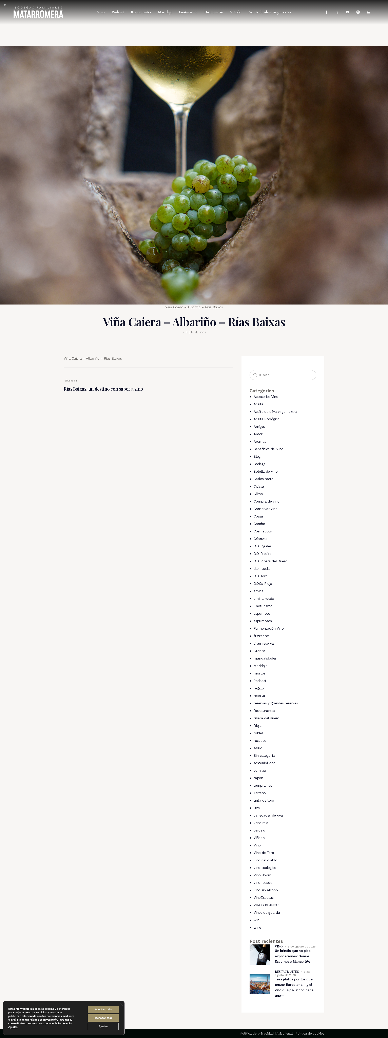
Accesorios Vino (266, 397)
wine (257, 927)
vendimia (261, 823)
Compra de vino (266, 501)
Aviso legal (284, 1033)
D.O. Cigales (262, 546)
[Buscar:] (283, 375)
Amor (258, 434)
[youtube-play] (347, 12)
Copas (258, 516)
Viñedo (259, 838)
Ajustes (13, 1027)
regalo (259, 688)
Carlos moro (263, 479)
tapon (258, 778)
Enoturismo (263, 606)
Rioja (257, 726)
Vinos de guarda (267, 912)
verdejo (259, 830)
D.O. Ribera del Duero (270, 561)
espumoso (262, 613)
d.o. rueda (262, 569)
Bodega (260, 464)
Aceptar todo (103, 1009)
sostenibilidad (264, 763)
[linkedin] (368, 12)
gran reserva (264, 643)
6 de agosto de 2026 (302, 946)
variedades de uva (268, 815)
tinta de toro (264, 800)
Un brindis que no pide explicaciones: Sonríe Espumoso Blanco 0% (293, 956)
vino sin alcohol (266, 890)
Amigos (259, 427)
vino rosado (263, 883)
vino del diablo (265, 860)
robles (258, 733)
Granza (259, 651)
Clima (258, 494)
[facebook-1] (326, 12)
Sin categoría (264, 755)
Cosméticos (263, 531)
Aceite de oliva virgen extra (275, 412)
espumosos (263, 621)
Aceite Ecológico (266, 419)
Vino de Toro (264, 853)
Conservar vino (265, 509)
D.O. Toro (260, 576)
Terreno (260, 793)
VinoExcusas (263, 898)
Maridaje (260, 666)
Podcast (260, 681)
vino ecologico (265, 868)
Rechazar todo (103, 1018)
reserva (259, 696)
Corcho (259, 524)
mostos (259, 673)
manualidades (265, 658)
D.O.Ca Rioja (263, 584)
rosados (260, 741)
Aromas (260, 441)
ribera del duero (266, 718)
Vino (257, 845)
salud (258, 748)
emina (259, 591)
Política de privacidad (257, 1033)
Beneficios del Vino (268, 449)
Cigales (259, 486)
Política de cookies (309, 1033)
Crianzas (260, 539)
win (256, 920)
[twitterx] (337, 12)
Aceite (258, 404)
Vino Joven (262, 875)
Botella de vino (265, 471)
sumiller (260, 770)
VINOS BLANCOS (267, 905)
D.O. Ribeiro (262, 554)
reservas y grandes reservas (276, 703)
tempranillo (263, 785)
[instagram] (358, 12)
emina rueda (264, 598)
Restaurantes (264, 711)
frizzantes (261, 636)
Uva (257, 808)
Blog (257, 456)
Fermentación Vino (269, 628)
